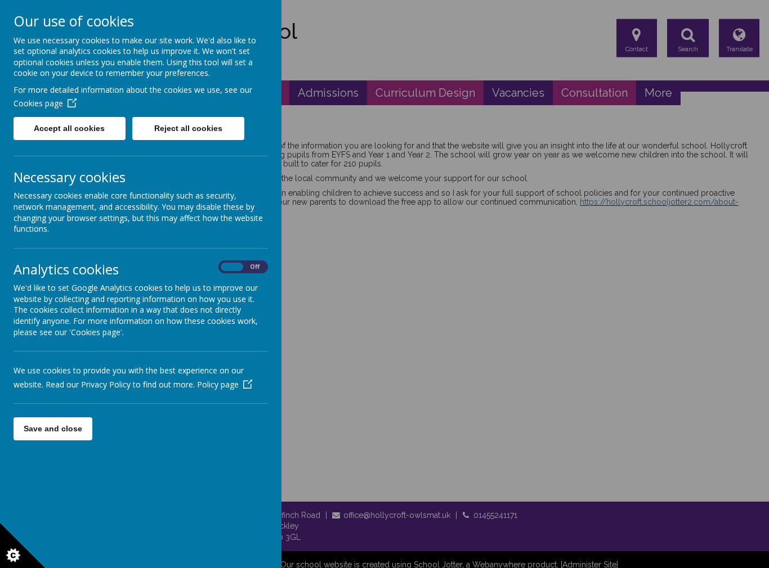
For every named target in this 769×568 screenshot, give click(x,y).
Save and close (53, 428)
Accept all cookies (69, 128)
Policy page (218, 384)
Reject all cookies (188, 128)
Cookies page (38, 103)
